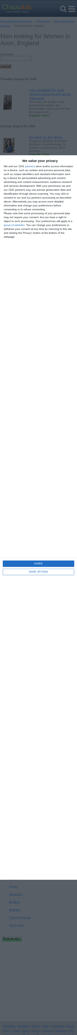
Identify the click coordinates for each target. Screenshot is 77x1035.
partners (30, 166)
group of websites (14, 225)
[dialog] (38, 517)
